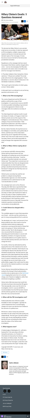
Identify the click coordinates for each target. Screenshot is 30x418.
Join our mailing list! (7, 403)
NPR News (5, 352)
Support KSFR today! (15, 5)
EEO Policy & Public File (8, 400)
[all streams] (28, 416)
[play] (2, 416)
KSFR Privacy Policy (7, 406)
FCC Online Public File (7, 397)
